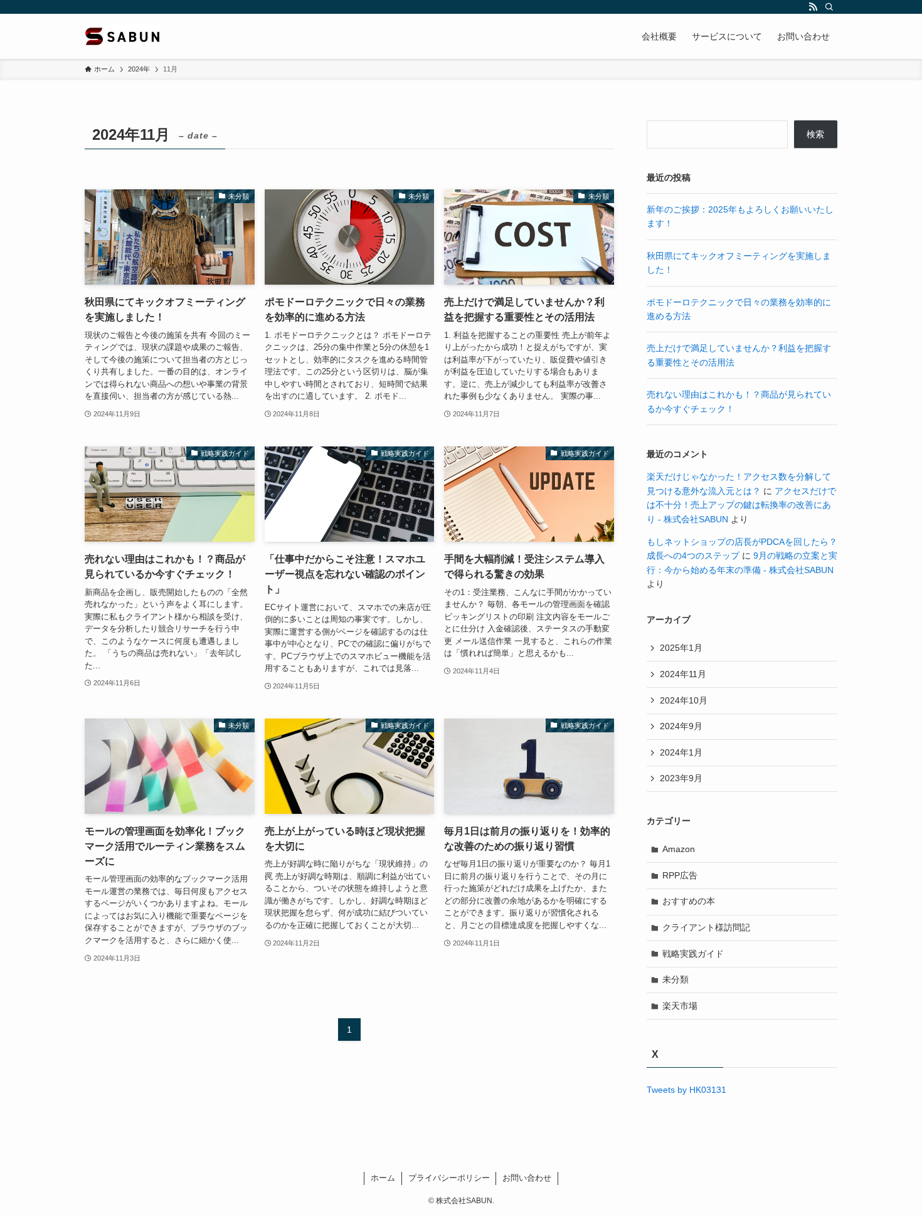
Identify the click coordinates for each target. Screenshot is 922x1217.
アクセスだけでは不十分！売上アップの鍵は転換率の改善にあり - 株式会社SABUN (741, 505)
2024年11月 (683, 674)
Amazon (678, 849)
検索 (815, 134)
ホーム (383, 1178)
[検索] (829, 7)
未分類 (675, 979)
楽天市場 (679, 1006)
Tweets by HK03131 (686, 1090)
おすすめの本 (688, 901)
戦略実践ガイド (693, 954)
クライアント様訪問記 (706, 927)
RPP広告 (679, 875)
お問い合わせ (526, 1178)
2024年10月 (683, 700)
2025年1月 (681, 648)
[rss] (813, 7)
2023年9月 (681, 778)
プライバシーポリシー (449, 1178)
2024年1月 (681, 752)
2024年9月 (681, 726)
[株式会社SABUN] (122, 36)
